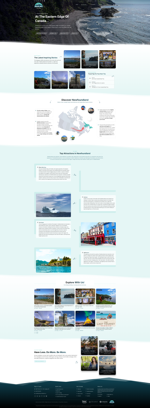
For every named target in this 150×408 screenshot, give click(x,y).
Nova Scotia (80, 393)
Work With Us (110, 394)
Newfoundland (58, 312)
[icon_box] (96, 78)
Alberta (79, 389)
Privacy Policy (61, 402)
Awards (99, 396)
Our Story (100, 394)
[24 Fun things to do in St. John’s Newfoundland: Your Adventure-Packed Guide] (72, 59)
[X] (42, 1)
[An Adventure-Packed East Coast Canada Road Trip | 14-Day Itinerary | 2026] (60, 80)
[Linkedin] (39, 1)
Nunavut (88, 393)
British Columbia (90, 389)
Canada (36, 312)
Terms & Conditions (55, 402)
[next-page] (37, 333)
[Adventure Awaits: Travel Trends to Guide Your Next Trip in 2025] (107, 59)
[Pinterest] (40, 1)
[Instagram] (37, 1)
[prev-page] (35, 333)
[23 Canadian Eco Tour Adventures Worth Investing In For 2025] (85, 319)
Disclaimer (66, 402)
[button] (115, 4)
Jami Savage (36, 308)
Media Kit (58, 390)
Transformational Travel (61, 396)
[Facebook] (35, 1)
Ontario (79, 395)
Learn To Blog (59, 392)
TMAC (108, 396)
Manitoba (80, 391)
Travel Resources (59, 389)
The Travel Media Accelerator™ (62, 394)
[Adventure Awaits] (38, 6)
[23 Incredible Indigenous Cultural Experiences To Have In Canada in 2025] (90, 59)
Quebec (88, 395)
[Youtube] (44, 1)
